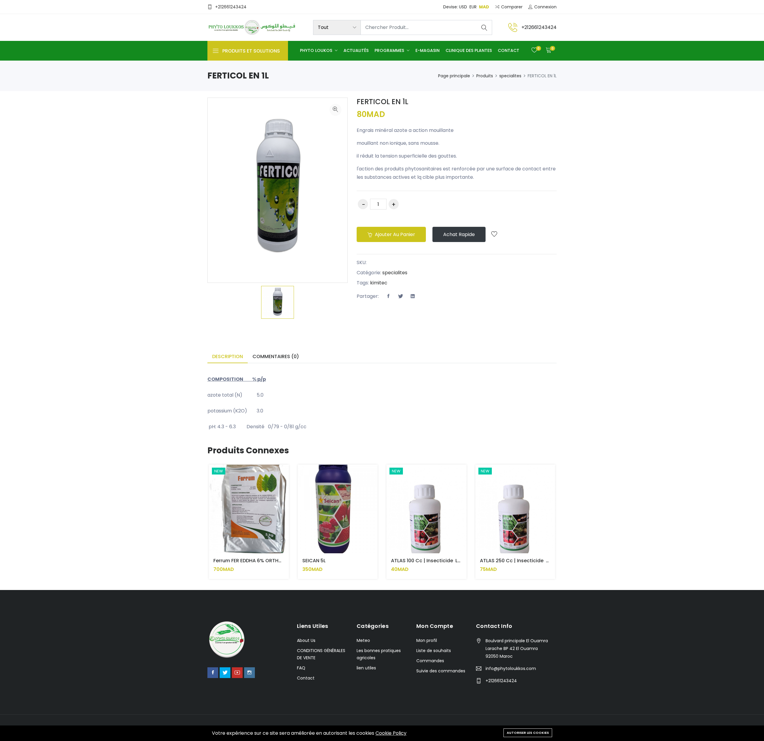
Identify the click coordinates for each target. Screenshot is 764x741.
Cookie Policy (390, 733)
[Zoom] (335, 110)
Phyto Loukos (316, 50)
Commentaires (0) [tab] (275, 356)
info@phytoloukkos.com (511, 668)
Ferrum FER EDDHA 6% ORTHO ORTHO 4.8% (263, 560)
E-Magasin (427, 50)
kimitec (378, 282)
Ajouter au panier (394, 234)
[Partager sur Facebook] (388, 296)
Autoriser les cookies (528, 732)
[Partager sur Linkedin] (412, 296)
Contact (508, 50)
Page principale (454, 76)
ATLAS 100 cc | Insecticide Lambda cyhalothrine (449, 560)
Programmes (390, 50)
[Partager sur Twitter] (400, 296)
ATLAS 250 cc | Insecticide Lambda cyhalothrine (539, 560)
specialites (510, 76)
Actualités (356, 50)
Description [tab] (227, 356)
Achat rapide (459, 234)
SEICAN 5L (314, 560)
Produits (484, 76)
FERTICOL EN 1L (382, 102)
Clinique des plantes (469, 50)
